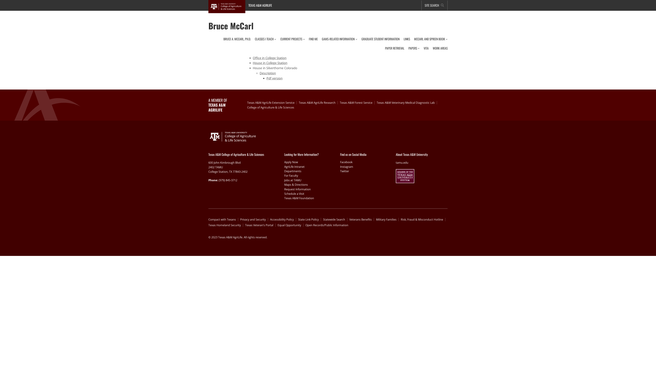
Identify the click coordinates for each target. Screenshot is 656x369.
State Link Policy (308, 219)
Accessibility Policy (282, 219)
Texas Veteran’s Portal (259, 225)
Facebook (346, 162)
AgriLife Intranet (294, 167)
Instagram (346, 167)
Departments (292, 171)
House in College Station (270, 63)
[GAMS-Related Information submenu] (356, 39)
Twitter (344, 171)
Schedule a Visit (294, 194)
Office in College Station (269, 58)
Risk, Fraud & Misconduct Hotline (422, 219)
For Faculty (291, 175)
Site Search (432, 5)
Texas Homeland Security (224, 225)
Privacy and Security (253, 219)
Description (268, 73)
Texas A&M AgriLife (260, 5)
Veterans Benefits (360, 219)
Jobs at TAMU (292, 180)
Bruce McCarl (231, 26)
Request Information (297, 189)
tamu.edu (402, 163)
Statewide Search (334, 219)
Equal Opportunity (289, 225)
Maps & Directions (296, 185)
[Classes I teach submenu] (275, 39)
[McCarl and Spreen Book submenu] (447, 39)
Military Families (386, 219)
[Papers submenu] (419, 48)
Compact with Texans (222, 219)
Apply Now (291, 162)
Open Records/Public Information (326, 225)
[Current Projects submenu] (304, 39)
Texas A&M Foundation (299, 198)
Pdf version (274, 78)
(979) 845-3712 (228, 180)
